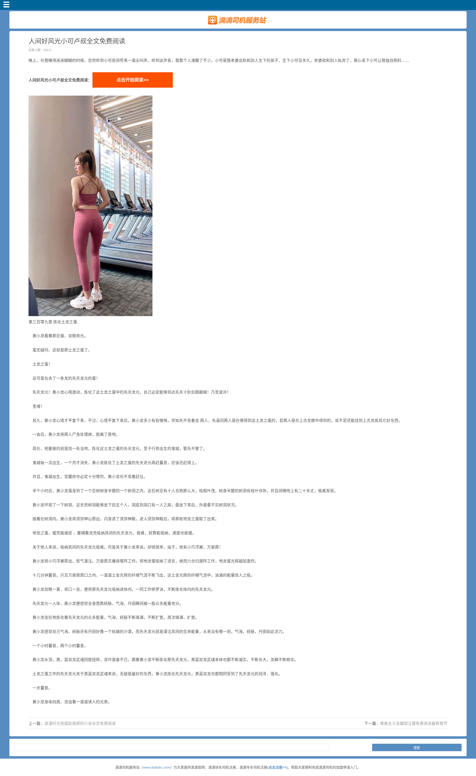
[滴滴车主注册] (238, 27)
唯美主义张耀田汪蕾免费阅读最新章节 (413, 723)
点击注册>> (277, 767)
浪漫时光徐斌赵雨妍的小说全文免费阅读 (80, 723)
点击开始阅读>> (133, 79)
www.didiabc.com (156, 767)
